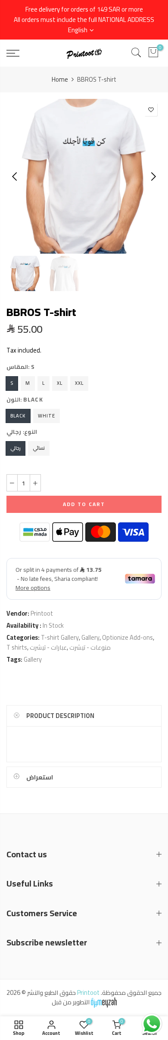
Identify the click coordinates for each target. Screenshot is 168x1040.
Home (60, 79)
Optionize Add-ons (127, 637)
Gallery (90, 637)
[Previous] (15, 176)
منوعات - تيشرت (90, 647)
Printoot (42, 613)
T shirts (16, 647)
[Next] (152, 176)
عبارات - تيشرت (48, 647)
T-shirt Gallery (60, 637)
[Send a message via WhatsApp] (152, 1024)
